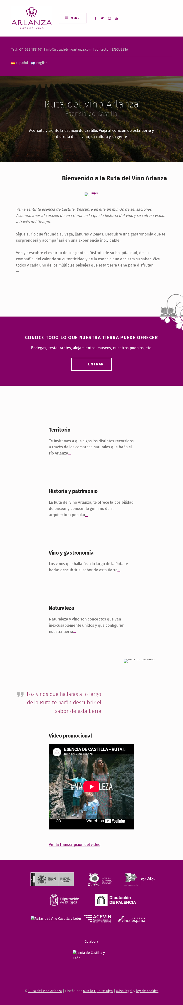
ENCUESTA (120, 49)
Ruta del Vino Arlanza (45, 991)
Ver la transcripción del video (74, 844)
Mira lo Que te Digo (98, 991)
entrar (96, 364)
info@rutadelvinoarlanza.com (69, 49)
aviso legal (124, 991)
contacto (101, 49)
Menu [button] (75, 18)
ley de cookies (147, 991)
